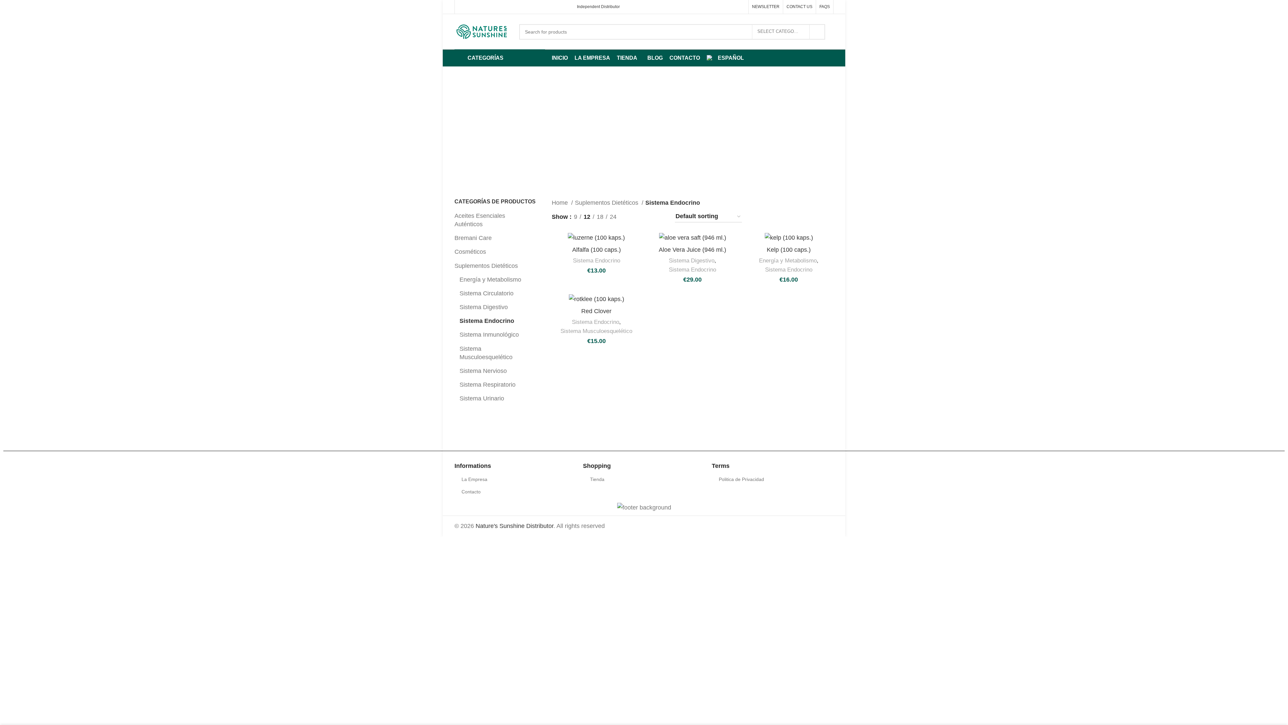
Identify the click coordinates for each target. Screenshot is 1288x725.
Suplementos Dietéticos (486, 265)
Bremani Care (473, 238)
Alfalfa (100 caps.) (596, 249)
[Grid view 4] (660, 216)
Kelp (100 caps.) (789, 249)
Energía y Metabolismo (490, 279)
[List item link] (515, 479)
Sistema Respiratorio (488, 384)
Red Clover (596, 311)
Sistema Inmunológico (489, 334)
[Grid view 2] (633, 216)
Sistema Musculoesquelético (486, 352)
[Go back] (517, 116)
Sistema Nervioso (483, 371)
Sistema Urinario (482, 398)
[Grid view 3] (647, 216)
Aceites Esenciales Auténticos (479, 220)
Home (561, 202)
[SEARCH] (817, 32)
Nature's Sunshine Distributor (514, 526)
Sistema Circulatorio (487, 293)
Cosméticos (470, 251)
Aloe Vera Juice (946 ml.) (692, 249)
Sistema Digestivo (484, 307)
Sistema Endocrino (487, 321)
